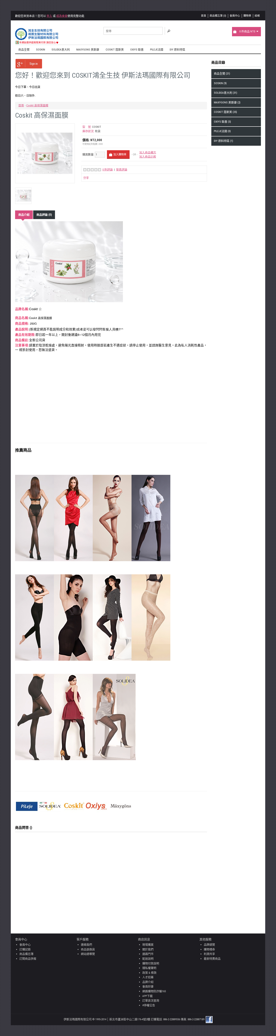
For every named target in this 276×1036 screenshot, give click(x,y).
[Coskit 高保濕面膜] (44, 153)
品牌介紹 (148, 982)
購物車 (247, 15)
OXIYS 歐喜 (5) (222, 121)
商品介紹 (24, 214)
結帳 (257, 15)
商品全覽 (24, 49)
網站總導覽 (88, 953)
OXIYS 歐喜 (137, 49)
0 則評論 (107, 169)
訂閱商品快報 (27, 958)
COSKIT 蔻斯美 (115, 49)
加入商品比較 (147, 156)
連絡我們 (86, 944)
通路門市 (148, 953)
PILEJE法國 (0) (222, 131)
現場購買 (148, 944)
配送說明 (148, 958)
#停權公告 (148, 1005)
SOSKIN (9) (220, 83)
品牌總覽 (209, 944)
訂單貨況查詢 (150, 1000)
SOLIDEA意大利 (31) (225, 92)
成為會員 (61, 15)
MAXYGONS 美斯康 (87, 49)
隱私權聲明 (149, 968)
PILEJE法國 (156, 49)
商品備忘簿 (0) (218, 15)
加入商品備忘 (147, 152)
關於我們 (148, 949)
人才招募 (148, 977)
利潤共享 (209, 953)
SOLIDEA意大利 (61, 49)
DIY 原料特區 (177, 49)
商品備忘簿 (26, 953)
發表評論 (121, 169)
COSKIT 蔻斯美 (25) (225, 112)
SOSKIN (40, 49)
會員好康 (148, 986)
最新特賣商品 (212, 958)
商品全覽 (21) (222, 73)
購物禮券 (209, 949)
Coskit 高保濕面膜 (37, 105)
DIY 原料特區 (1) (223, 140)
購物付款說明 (150, 963)
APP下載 (147, 996)
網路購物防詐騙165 (154, 991)
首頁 (203, 15)
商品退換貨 (88, 949)
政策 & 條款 (149, 972)
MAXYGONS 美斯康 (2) (227, 102)
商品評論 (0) (44, 214)
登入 (49, 15)
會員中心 (235, 15)
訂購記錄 (25, 949)
